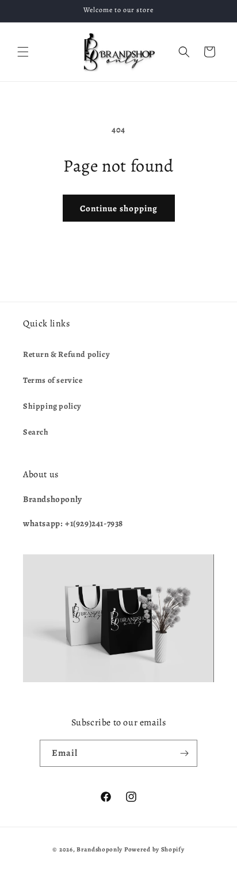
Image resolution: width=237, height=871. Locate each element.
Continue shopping (119, 208)
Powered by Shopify (154, 849)
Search (36, 432)
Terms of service (53, 380)
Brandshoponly (100, 849)
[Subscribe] (184, 753)
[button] (23, 51)
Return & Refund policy (66, 354)
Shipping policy (52, 406)
